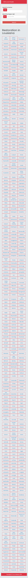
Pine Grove (21, 511)
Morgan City (22, 53)
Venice (21, 564)
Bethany (22, 361)
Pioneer (6, 334)
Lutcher (22, 135)
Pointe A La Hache (21, 515)
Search (14, 22)
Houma (21, 43)
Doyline (21, 243)
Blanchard (21, 138)
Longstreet (6, 331)
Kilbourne (13, 285)
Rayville (14, 123)
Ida (21, 448)
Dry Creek (13, 397)
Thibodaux (6, 67)
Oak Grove (21, 180)
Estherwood (14, 219)
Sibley (6, 203)
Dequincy (6, 114)
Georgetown (22, 291)
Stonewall (21, 158)
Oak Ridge (13, 337)
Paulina (6, 508)
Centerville (14, 380)
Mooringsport (14, 246)
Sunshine (6, 555)
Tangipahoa (14, 240)
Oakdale (6, 94)
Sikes (14, 340)
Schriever (21, 543)
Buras (13, 370)
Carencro (6, 91)
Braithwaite (14, 367)
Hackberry (21, 439)
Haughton (5, 138)
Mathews (14, 481)
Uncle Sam (6, 564)
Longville (6, 475)
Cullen (6, 206)
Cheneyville (14, 263)
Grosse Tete (6, 259)
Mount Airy (6, 495)
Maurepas (21, 481)
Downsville (13, 334)
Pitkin (6, 516)
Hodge (21, 278)
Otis (6, 505)
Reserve (14, 526)
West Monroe (14, 74)
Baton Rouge (13, 38)
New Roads (14, 94)
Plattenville (14, 516)
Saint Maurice (6, 542)
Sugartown (6, 552)
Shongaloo (6, 325)
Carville (14, 376)
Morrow (21, 490)
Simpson (22, 260)
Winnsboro (6, 111)
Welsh (5, 150)
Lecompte (21, 200)
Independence (22, 168)
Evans (13, 412)
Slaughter (6, 227)
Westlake (21, 118)
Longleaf (22, 472)
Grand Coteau (6, 230)
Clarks (13, 216)
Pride (21, 520)
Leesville (6, 88)
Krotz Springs (6, 199)
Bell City (6, 358)
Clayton (22, 252)
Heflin (6, 318)
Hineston (21, 445)
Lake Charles (14, 42)
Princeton (6, 523)
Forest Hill (13, 243)
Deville (21, 394)
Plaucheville (14, 315)
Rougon (22, 529)
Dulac (21, 397)
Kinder (21, 155)
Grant (21, 434)
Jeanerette (14, 102)
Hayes (5, 445)
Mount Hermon (14, 494)
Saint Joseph (6, 215)
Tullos (21, 285)
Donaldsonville (14, 64)
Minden (21, 75)
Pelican (14, 508)
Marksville (21, 94)
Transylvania (6, 561)
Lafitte (21, 463)
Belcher (14, 308)
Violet (13, 567)
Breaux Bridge (14, 60)
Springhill (21, 105)
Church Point (6, 122)
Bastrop (6, 75)
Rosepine (14, 180)
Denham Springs (21, 81)
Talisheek (21, 555)
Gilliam (21, 328)
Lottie (21, 475)
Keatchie (21, 454)
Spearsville (6, 337)
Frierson (22, 419)
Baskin (13, 312)
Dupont (14, 400)
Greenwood (14, 138)
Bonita (6, 305)
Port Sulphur (6, 519)
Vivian (5, 141)
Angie (6, 315)
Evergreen (13, 299)
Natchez (22, 263)
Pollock (6, 278)
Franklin (14, 70)
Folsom (21, 240)
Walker (21, 102)
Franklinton (14, 135)
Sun (14, 275)
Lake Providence (6, 118)
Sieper (5, 546)
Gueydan (6, 192)
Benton (6, 108)
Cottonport (6, 135)
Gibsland (22, 227)
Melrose (6, 484)
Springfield (21, 272)
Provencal (5, 263)
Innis (6, 451)
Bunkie (21, 126)
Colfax (6, 186)
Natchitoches (6, 61)
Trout (13, 561)
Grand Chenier (14, 433)
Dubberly (21, 305)
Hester (13, 445)
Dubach (6, 224)
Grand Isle (21, 189)
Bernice (6, 180)
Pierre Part (5, 511)
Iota (14, 186)
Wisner (14, 231)
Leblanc (14, 469)
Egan (21, 403)
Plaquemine (6, 102)
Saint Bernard (6, 537)
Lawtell (21, 466)
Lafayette (6, 43)
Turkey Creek (6, 281)
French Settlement (14, 199)
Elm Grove (5, 406)
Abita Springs (6, 154)
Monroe (6, 46)
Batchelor (21, 353)
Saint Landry (21, 537)
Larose (13, 466)
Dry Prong (13, 282)
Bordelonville (14, 364)
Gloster (14, 430)
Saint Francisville (21, 176)
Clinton (14, 183)
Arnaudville (14, 209)
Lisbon (21, 325)
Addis (13, 114)
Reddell (6, 526)
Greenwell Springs (13, 438)
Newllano (6, 502)
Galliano (6, 424)
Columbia (6, 288)
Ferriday (14, 321)
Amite (13, 346)
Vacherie (14, 564)
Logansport (21, 183)
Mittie (13, 487)
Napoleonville (22, 255)
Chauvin (22, 383)
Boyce (21, 216)
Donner (6, 397)
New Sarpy (21, 499)
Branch (21, 367)
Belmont (6, 361)
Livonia (6, 132)
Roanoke (6, 529)
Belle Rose (21, 358)
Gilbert (13, 269)
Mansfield (13, 105)
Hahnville (6, 442)
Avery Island (22, 349)
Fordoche (6, 234)
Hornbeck (13, 278)
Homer (6, 147)
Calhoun (22, 373)
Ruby (6, 534)
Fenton (14, 288)
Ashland (14, 302)
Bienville (22, 321)
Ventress (6, 567)
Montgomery (22, 249)
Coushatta (6, 173)
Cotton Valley (21, 223)
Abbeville (21, 57)
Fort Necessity (6, 418)
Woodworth (22, 206)
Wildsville (21, 570)
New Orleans (6, 38)
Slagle (21, 546)
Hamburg (13, 442)
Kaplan (21, 114)
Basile (13, 173)
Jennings (14, 85)
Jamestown (22, 334)
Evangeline (6, 412)
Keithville (6, 457)
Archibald (13, 349)
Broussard (6, 82)
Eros (22, 331)
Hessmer (6, 246)
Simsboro (6, 237)
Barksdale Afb (13, 352)
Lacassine (6, 463)
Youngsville (6, 78)
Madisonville (22, 237)
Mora (14, 490)
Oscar (21, 502)
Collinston (21, 302)
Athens (21, 315)
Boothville (6, 364)
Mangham (13, 255)
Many (6, 144)
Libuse (13, 472)
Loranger (14, 475)
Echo (21, 400)
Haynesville (6, 161)
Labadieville (22, 460)
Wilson (6, 269)
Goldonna (6, 285)
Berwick (14, 118)
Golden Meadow (14, 164)
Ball (14, 126)
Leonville (6, 209)
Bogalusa (14, 78)
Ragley (21, 523)
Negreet (6, 499)
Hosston (6, 299)
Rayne (21, 85)
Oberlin (14, 177)
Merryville (21, 203)
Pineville (22, 67)
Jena (6, 126)
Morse (5, 243)
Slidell (21, 46)
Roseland (21, 195)
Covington (6, 85)
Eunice (21, 78)
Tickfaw (6, 249)
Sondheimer (6, 549)
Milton (5, 487)
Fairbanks (21, 412)
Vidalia (21, 123)
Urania (6, 195)
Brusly (13, 144)
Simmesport (22, 161)
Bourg (21, 364)
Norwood (21, 294)
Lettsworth (6, 472)
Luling (6, 478)
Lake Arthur (21, 144)
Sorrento (6, 183)
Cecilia (21, 376)
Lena (21, 469)
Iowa (22, 132)
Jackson (22, 129)
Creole (21, 386)
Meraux (14, 484)
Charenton (6, 383)
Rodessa (14, 305)
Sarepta (22, 234)
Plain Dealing (14, 223)
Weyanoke (13, 570)
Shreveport (21, 39)
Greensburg (14, 252)
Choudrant (21, 219)
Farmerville (6, 129)
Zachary (6, 64)
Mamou (14, 129)
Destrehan (13, 394)
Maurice (14, 195)
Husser (13, 448)
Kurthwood (6, 460)
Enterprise (5, 409)
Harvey (21, 442)
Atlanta (14, 331)
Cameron (6, 376)
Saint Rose (13, 543)
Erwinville (14, 409)
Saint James (14, 537)
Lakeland (6, 466)
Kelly (14, 457)
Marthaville (6, 481)
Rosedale (21, 246)
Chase (13, 383)
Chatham (6, 272)
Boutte (6, 367)
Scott (13, 91)
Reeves (14, 318)
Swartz (13, 555)
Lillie (6, 340)
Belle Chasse (14, 357)
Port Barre (21, 147)
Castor (21, 308)
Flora (14, 415)
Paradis (21, 505)
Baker (21, 70)
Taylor (5, 558)
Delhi (14, 147)
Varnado (6, 294)
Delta (6, 308)
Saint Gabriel (14, 98)
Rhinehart (21, 526)
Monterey (6, 490)
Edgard (6, 403)
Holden (6, 448)
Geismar (14, 427)
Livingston (5, 168)
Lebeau (6, 469)
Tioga (21, 558)
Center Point (6, 379)
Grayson (14, 272)
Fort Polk (14, 419)
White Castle (21, 172)
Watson (6, 570)
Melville (21, 209)
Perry (21, 508)
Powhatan (21, 337)
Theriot (14, 558)
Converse (21, 282)
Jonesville (13, 161)
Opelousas (13, 57)
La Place (14, 460)
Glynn (21, 430)
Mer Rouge (21, 266)
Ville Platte (13, 88)
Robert (13, 529)
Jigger (21, 451)
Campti (6, 212)
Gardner (22, 424)
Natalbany (21, 495)
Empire (21, 406)
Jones (5, 454)
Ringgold (6, 189)
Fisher (21, 318)
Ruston (6, 57)
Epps (6, 240)
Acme (21, 340)
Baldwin (14, 158)
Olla (14, 192)
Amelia (6, 346)
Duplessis (6, 400)
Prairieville (13, 520)
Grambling (21, 108)
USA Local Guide (8, 2)
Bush (6, 373)
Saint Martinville (21, 98)
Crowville (6, 389)
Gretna (21, 61)
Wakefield (21, 567)
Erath (6, 165)
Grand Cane (21, 312)
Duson (6, 177)
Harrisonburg (14, 291)
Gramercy (13, 67)
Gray (6, 439)
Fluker (21, 415)
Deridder (6, 70)
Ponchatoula (6, 99)
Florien (13, 260)
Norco (13, 502)
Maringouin (14, 212)
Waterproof (14, 266)
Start (21, 549)
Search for (7, 7)
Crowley (22, 64)
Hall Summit (22, 298)
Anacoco (14, 237)
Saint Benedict (21, 533)
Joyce (13, 454)
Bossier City (22, 49)
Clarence (21, 275)
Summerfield (22, 552)
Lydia (14, 478)
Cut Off (14, 389)
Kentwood (5, 158)
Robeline (6, 328)
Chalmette (21, 380)
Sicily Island (6, 275)
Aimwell (6, 343)
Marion (14, 249)
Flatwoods (5, 415)
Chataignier (22, 288)
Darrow (21, 389)
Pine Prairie (21, 186)
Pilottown (13, 511)
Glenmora (21, 192)
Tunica (21, 561)
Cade (13, 373)
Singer (13, 546)
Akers (13, 343)
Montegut (21, 487)
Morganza (5, 266)
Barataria (6, 353)
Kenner (6, 54)
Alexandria (6, 49)
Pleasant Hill (6, 252)
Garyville (6, 427)
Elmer (13, 406)
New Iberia (13, 54)
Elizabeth (21, 269)
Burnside (22, 370)
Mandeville (13, 46)
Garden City (14, 423)
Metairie (22, 484)
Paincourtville (14, 505)
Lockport (14, 155)
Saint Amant (14, 533)
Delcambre (14, 168)
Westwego (21, 91)
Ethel (21, 409)
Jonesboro (13, 108)
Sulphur (14, 552)
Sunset (14, 132)
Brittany (6, 370)
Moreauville (21, 231)
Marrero (22, 478)
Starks (13, 549)
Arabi (6, 349)
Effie (14, 403)
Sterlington (21, 150)
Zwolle (21, 165)
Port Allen (13, 111)
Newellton (21, 212)
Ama (21, 343)
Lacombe (13, 463)
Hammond (14, 49)
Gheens (22, 427)
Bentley (14, 361)
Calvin (5, 321)
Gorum (6, 434)
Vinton (13, 141)
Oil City (6, 219)
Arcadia (22, 141)
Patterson (6, 105)
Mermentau (6, 255)
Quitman (14, 325)
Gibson (6, 430)
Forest (5, 291)
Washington (14, 227)
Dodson (14, 294)
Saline (5, 302)
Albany (14, 206)
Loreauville (13, 234)
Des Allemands (6, 393)
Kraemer (22, 457)
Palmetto (13, 328)
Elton (14, 203)
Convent (14, 386)
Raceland (13, 523)
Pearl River (13, 150)
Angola (21, 346)
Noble (6, 312)
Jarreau (14, 451)
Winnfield (21, 111)
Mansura (14, 189)
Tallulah (22, 88)
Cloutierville (6, 386)
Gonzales (13, 82)
